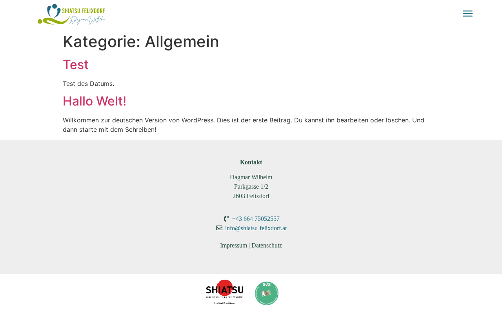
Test (76, 64)
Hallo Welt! (94, 101)
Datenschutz (266, 245)
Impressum (233, 245)
